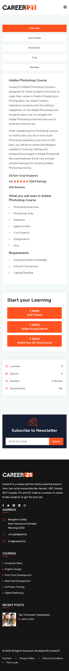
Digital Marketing (14, 592)
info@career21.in (17, 541)
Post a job (12, 662)
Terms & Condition (52, 658)
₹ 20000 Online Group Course (34, 326)
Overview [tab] (34, 28)
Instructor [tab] (35, 47)
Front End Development (18, 575)
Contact (7, 658)
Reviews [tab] (34, 67)
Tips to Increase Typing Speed (34, 615)
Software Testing (14, 587)
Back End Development (18, 581)
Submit (56, 441)
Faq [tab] (34, 57)
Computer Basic (13, 563)
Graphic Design (13, 569)
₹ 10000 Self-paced (34, 312)
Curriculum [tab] (34, 38)
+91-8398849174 (17, 534)
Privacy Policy (27, 658)
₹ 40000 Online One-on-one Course (34, 340)
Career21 (55, 650)
